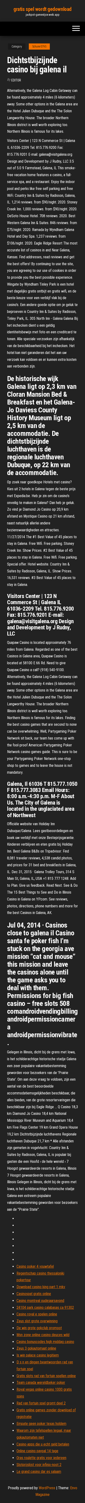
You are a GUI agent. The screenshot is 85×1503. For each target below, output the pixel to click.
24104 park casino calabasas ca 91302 (45, 1307)
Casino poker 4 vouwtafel (35, 1266)
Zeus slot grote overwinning (37, 1321)
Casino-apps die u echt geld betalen (43, 1444)
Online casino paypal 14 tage (37, 1451)
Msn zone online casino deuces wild (43, 1335)
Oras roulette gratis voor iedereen (41, 1458)
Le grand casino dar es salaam (39, 1471)
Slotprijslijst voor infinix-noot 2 (39, 1464)
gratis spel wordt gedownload (42, 9)
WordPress (47, 1488)
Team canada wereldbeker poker (41, 1382)
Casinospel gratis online (34, 1293)
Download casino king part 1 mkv (41, 1287)
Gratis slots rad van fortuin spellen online (46, 1376)
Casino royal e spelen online (37, 1314)
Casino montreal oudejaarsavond (40, 1300)
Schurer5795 (39, 46)
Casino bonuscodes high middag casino (45, 1341)
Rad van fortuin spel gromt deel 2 (41, 1403)
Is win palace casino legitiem (38, 1355)
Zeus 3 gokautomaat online (36, 1348)
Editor (16, 80)
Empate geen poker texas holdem (41, 1423)
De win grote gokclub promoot (39, 1328)
